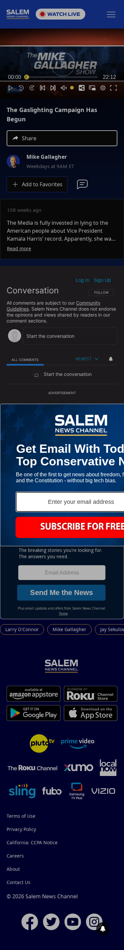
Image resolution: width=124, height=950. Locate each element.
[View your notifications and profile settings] (102, 928)
